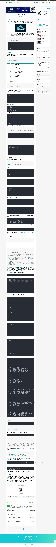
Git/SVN (38, 26)
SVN (46, 86)
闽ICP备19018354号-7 (33, 545)
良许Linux (23, 506)
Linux (38, 23)
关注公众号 (30, 539)
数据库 (43, 25)
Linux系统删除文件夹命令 (45, 34)
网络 (38, 92)
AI (42, 24)
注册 (47, 0)
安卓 (38, 24)
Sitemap (37, 545)
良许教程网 (11, 480)
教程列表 (7, 0)
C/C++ (44, 23)
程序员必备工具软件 (44, 31)
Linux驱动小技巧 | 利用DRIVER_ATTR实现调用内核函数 (14, 517)
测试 (48, 25)
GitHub (42, 86)
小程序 (46, 24)
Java (39, 23)
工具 (43, 2)
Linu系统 (19, 480)
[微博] (41, 19)
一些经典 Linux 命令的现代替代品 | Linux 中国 (13, 518)
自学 (42, 92)
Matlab (39, 25)
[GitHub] (43, 19)
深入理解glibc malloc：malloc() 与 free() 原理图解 (13, 521)
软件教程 (42, 26)
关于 (49, 2)
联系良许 (25, 539)
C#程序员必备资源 (44, 41)
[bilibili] (48, 19)
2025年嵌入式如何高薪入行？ (41, 51)
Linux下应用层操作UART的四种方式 (30, 510)
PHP (48, 23)
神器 (42, 91)
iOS (39, 24)
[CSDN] (46, 19)
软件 (40, 26)
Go (46, 23)
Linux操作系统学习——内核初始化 (11, 510)
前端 (41, 24)
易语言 (45, 25)
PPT (44, 26)
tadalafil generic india (40, 71)
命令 (9, 502)
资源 (46, 2)
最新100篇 (16, 0)
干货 (40, 2)
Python (42, 23)
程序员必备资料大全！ (44, 38)
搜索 (48, 8)
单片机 (48, 24)
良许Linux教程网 (10, 496)
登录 (45, 0)
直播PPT (39, 91)
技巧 (10, 502)
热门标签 (10, 0)
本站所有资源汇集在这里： (40, 22)
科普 (46, 91)
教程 (37, 2)
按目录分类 (13, 0)
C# (45, 23)
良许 (18, 16)
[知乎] (38, 19)
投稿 (49, 0)
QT (37, 25)
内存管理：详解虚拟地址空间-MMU (41, 57)
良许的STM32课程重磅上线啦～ (11, 514)
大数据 (44, 24)
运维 (46, 92)
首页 (34, 2)
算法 (41, 25)
